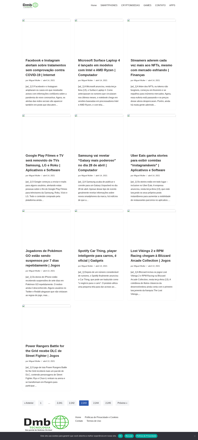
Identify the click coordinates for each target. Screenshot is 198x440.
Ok (120, 436)
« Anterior (28, 403)
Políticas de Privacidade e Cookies (101, 417)
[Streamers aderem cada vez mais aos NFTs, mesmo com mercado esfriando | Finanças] (151, 37)
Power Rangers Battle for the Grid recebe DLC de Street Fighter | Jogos (45, 351)
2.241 (59, 403)
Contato (79, 421)
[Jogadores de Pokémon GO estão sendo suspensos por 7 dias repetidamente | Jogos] (46, 227)
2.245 (108, 403)
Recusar (129, 436)
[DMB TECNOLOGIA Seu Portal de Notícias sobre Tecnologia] (30, 5)
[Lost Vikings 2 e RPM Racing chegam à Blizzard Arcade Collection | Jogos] (151, 227)
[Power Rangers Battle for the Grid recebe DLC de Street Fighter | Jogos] (46, 323)
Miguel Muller (34, 80)
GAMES (147, 5)
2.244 (96, 403)
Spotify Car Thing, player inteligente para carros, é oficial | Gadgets (97, 255)
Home (94, 5)
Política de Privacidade (146, 436)
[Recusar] (194, 436)
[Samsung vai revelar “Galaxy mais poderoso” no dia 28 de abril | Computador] (99, 132)
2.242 (71, 403)
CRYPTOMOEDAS (130, 5)
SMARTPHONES (108, 5)
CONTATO (160, 5)
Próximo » (122, 403)
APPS (172, 5)
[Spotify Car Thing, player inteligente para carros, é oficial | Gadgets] (99, 227)
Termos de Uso (94, 421)
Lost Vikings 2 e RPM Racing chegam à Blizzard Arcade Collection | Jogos (151, 255)
